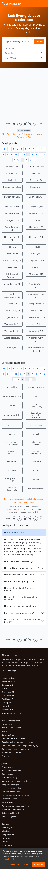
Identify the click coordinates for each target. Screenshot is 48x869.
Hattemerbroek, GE (12, 238)
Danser (12, 405)
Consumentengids (12, 509)
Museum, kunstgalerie (12, 452)
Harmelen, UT (36, 227)
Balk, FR (12, 180)
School (36, 470)
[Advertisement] (24, 95)
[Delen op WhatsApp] (35, 124)
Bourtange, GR (36, 196)
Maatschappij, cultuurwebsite (12, 443)
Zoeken (39, 41)
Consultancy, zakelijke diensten (15, 749)
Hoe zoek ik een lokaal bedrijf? (19, 561)
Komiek (36, 434)
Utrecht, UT (7, 688)
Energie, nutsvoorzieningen (36, 405)
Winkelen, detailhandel (12, 488)
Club (36, 396)
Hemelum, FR (12, 253)
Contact (5, 841)
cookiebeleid (8, 859)
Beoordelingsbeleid (10, 816)
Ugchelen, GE (12, 317)
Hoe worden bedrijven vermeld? (19, 574)
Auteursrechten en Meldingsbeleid (17, 781)
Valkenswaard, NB (36, 317)
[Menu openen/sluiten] (42, 3)
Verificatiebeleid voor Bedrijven (15, 795)
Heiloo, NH (36, 246)
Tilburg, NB (6, 702)
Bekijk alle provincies (24, 502)
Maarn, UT (12, 267)
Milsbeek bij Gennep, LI (12, 276)
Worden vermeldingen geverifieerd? (21, 581)
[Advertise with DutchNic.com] (24, 136)
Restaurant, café (9, 735)
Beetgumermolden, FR (12, 188)
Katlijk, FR (36, 253)
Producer (12, 470)
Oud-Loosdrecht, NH (36, 295)
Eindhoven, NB (8, 695)
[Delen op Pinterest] (30, 124)
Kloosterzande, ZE (12, 260)
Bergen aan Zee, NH (12, 198)
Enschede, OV (7, 706)
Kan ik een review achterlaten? (19, 613)
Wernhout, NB (36, 331)
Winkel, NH (12, 347)
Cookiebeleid (7, 774)
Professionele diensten (12, 752)
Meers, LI (36, 267)
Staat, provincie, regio (12, 479)
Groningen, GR (8, 692)
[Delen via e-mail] (41, 124)
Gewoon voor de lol (11, 415)
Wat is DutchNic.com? (14, 532)
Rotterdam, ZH (8, 685)
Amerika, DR (12, 166)
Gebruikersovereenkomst (13, 788)
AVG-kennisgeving (9, 777)
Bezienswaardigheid (12, 396)
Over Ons (6, 838)
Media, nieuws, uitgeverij (35, 443)
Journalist (12, 425)
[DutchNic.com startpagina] (12, 3)
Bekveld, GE (36, 187)
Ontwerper (12, 461)
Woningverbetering (36, 489)
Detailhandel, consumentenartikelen (17, 742)
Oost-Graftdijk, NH (36, 285)
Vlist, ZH (36, 324)
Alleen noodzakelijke (19, 864)
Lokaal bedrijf (8, 724)
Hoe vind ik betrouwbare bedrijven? (21, 568)
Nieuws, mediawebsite (36, 452)
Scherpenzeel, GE (36, 303)
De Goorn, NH (12, 206)
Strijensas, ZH (36, 310)
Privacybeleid (7, 767)
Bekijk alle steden (35, 499)
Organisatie (36, 461)
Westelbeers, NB (12, 337)
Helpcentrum (7, 845)
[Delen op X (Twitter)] (19, 124)
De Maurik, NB (36, 206)
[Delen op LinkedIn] (25, 124)
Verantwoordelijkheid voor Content (17, 806)
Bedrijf (4, 731)
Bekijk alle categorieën (14, 499)
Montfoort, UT (36, 274)
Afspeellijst (12, 387)
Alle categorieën (9, 827)
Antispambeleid (8, 802)
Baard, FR (36, 173)
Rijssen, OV (12, 303)
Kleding (12, 434)
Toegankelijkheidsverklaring (14, 809)
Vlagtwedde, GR (12, 324)
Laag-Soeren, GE (36, 260)
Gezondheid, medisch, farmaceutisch (36, 415)
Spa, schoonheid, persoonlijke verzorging (20, 745)
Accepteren (38, 864)
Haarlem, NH (7, 709)
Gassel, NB (36, 220)
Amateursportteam (36, 387)
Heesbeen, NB (36, 237)
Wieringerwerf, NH (36, 339)
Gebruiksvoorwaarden (11, 770)
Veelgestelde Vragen (10, 784)
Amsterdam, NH (8, 681)
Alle (4, 149)
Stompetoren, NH (11, 310)
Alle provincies (8, 834)
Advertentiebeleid (9, 799)
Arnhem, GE (12, 173)
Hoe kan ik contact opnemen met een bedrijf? (22, 620)
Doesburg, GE (36, 213)
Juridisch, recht (35, 425)
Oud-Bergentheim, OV (12, 295)
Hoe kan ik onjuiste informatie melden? (19, 589)
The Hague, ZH (8, 699)
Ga (42, 48)
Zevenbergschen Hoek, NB (36, 349)
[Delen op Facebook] (14, 124)
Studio (36, 479)
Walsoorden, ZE (12, 331)
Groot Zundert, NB (12, 229)
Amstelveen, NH (36, 166)
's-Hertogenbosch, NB (11, 713)
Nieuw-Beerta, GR (11, 284)
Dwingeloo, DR (12, 220)
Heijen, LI (12, 246)
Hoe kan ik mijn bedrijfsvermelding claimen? (21, 598)
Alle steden (6, 831)
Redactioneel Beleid (10, 813)
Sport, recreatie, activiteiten (13, 738)
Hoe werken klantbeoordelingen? (20, 606)
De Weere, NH (12, 213)
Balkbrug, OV (36, 180)
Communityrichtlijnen (11, 792)
